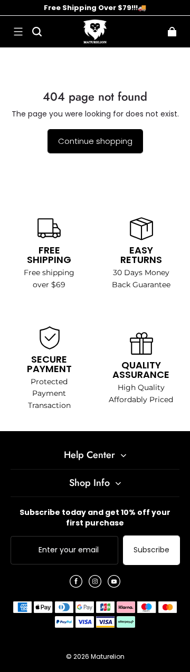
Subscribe (151, 549)
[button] (18, 31)
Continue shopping (95, 141)
